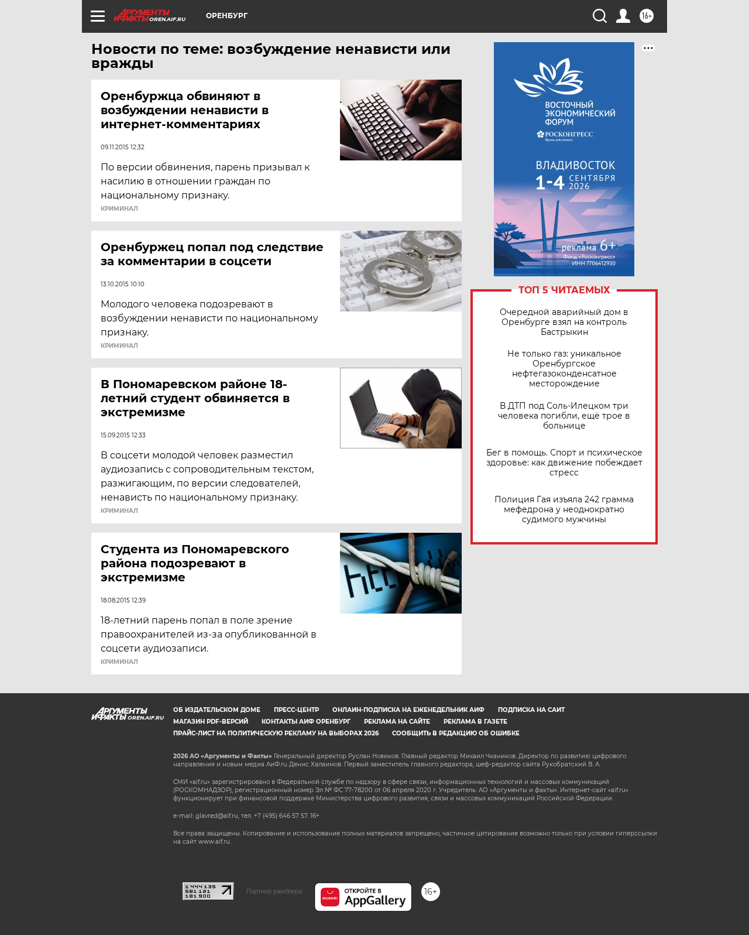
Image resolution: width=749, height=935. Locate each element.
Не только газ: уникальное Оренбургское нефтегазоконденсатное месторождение (564, 369)
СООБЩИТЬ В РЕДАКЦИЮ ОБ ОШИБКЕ (456, 733)
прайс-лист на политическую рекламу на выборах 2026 (276, 733)
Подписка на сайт (531, 710)
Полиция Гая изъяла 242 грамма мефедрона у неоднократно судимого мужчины (564, 510)
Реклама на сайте (397, 721)
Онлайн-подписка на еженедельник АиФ (408, 710)
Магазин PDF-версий (210, 721)
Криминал (119, 209)
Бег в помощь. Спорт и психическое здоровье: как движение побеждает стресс (564, 463)
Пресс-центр (296, 710)
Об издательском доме (216, 710)
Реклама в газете (475, 721)
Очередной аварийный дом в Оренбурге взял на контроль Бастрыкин (564, 322)
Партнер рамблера (274, 891)
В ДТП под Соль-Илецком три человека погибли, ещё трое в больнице (564, 416)
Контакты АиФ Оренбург (306, 721)
